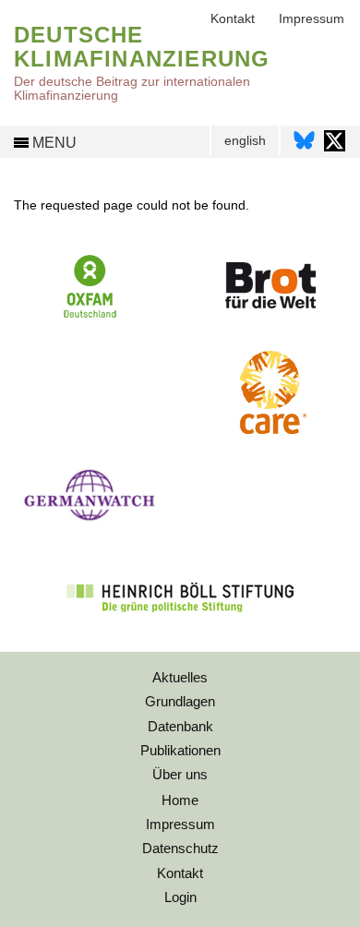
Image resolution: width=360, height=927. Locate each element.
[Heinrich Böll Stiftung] (180, 624)
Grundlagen (180, 701)
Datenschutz (180, 848)
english (245, 140)
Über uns (180, 774)
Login (180, 897)
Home (180, 800)
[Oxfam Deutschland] (90, 315)
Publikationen (180, 750)
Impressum (311, 18)
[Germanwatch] (90, 525)
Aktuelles (180, 677)
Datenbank (180, 726)
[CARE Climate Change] (269, 429)
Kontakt (232, 18)
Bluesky (304, 140)
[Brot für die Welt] (270, 314)
